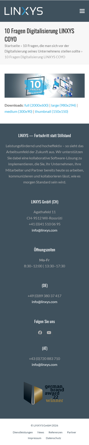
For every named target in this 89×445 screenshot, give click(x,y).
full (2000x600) (36, 105)
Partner (71, 432)
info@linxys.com (44, 230)
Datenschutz (53, 438)
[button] (82, 11)
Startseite (12, 46)
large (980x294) (63, 105)
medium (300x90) (18, 111)
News (40, 432)
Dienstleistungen (23, 432)
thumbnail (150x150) (51, 111)
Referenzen (56, 432)
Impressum (34, 438)
